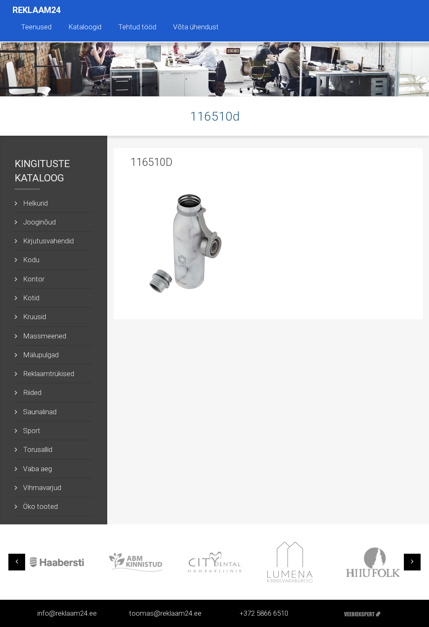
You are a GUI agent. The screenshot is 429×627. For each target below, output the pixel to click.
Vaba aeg (37, 468)
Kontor (33, 279)
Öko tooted (40, 506)
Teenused (36, 27)
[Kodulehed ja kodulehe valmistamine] (362, 613)
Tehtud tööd (137, 27)
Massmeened (44, 336)
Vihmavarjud (42, 487)
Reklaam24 (36, 10)
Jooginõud (39, 222)
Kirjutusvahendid (48, 241)
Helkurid (35, 203)
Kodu (31, 259)
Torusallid (37, 449)
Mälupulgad (41, 355)
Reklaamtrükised (48, 373)
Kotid (31, 298)
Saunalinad (40, 412)
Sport (31, 430)
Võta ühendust (196, 27)
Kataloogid (84, 27)
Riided (32, 392)
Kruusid (34, 316)
